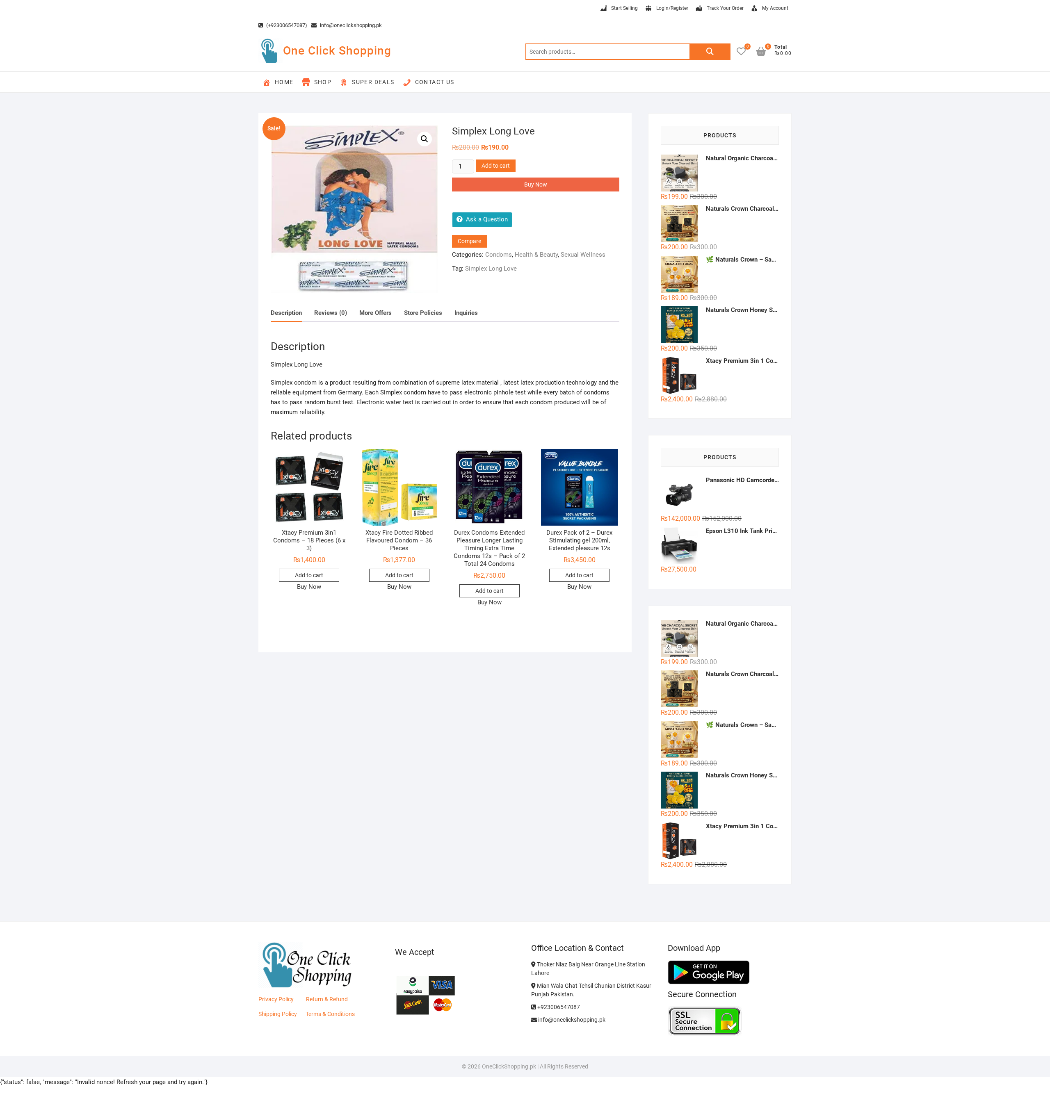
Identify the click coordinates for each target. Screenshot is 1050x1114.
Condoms (498, 254)
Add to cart (496, 165)
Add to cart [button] (309, 575)
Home (284, 82)
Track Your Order (725, 8)
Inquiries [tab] (466, 313)
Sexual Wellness (583, 254)
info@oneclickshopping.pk (350, 25)
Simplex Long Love (491, 268)
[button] (424, 139)
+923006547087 (558, 1007)
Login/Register (672, 8)
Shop (323, 82)
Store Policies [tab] (423, 313)
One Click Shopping (337, 50)
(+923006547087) (286, 25)
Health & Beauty (536, 254)
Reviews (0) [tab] (330, 313)
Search (709, 51)
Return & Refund (327, 999)
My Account (775, 8)
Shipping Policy (277, 1014)
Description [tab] (286, 313)
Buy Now (535, 184)
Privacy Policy (276, 999)
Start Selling (624, 8)
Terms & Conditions (330, 1014)
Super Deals (373, 82)
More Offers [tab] (375, 313)
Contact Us (434, 82)
